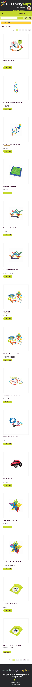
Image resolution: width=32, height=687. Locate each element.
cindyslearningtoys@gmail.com (18, 10)
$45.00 (12, 647)
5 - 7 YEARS (8, 26)
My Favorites (26, 17)
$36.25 (5, 315)
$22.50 (5, 607)
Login (23, 13)
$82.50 (5, 273)
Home (2, 26)
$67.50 (5, 647)
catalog (9, 674)
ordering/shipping (17, 674)
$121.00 (6, 399)
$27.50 (5, 231)
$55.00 (5, 64)
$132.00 (6, 565)
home (4, 674)
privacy (13, 676)
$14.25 (5, 482)
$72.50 (12, 357)
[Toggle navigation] (29, 13)
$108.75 (6, 106)
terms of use (26, 674)
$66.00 (5, 440)
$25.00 (5, 190)
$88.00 (12, 565)
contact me (19, 676)
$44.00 (5, 524)
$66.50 (5, 148)
